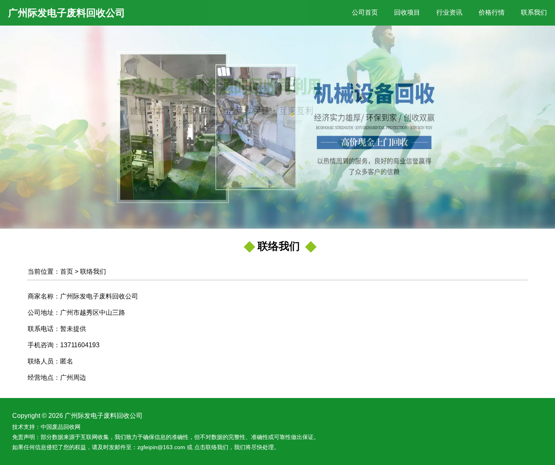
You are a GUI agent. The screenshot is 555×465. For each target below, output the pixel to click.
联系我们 (534, 12)
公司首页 (365, 12)
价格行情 (492, 12)
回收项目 (407, 12)
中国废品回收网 (60, 427)
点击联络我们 (211, 447)
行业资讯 (449, 12)
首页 (66, 271)
